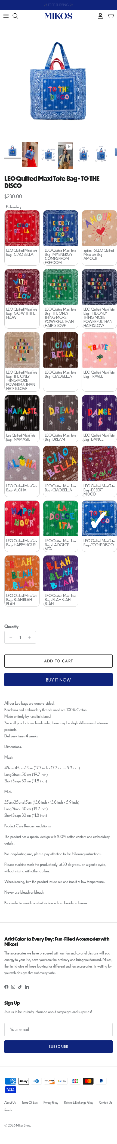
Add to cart (58, 661)
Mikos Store (23, 1125)
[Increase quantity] (31, 637)
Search (8, 1109)
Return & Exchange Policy (78, 1102)
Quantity (11, 626)
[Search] (18, 16)
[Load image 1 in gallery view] (58, 80)
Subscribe (58, 1046)
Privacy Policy (51, 1102)
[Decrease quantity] (9, 637)
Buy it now (58, 679)
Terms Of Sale (30, 1102)
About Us (10, 1102)
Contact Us (105, 1102)
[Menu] (6, 16)
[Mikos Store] (58, 16)
